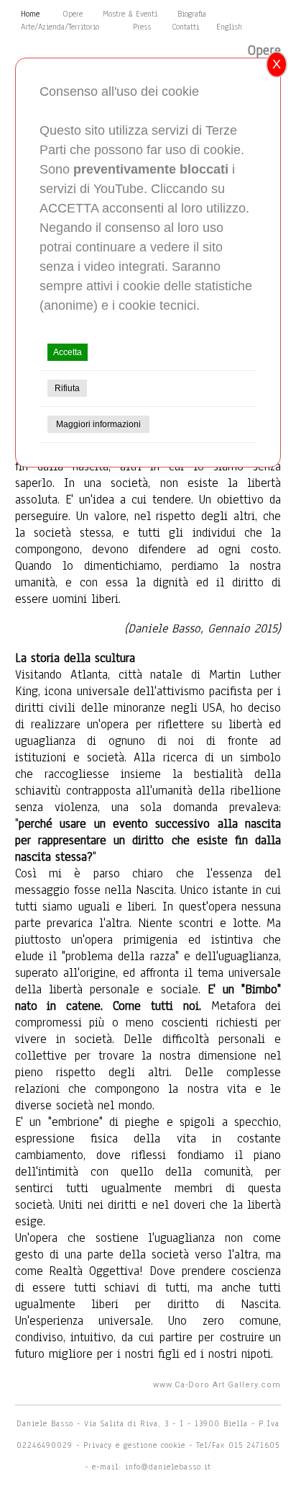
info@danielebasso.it (168, 1466)
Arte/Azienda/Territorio (60, 26)
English (229, 26)
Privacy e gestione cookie (136, 1445)
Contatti (185, 26)
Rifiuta (67, 388)
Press (142, 26)
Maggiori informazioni (98, 424)
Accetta (67, 352)
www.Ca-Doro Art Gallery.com (217, 1385)
